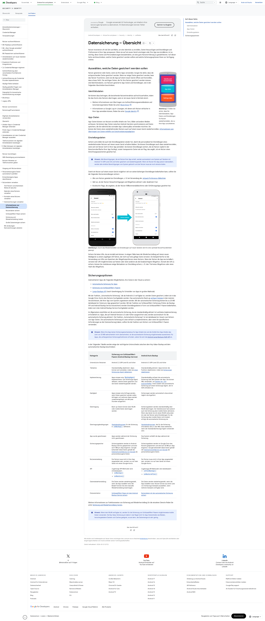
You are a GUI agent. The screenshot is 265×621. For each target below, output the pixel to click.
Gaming (72, 579)
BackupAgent (130, 377)
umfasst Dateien (157, 298)
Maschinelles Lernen (76, 582)
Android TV (112, 592)
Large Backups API (99, 292)
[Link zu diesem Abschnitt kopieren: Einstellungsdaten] (107, 137)
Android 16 (151, 582)
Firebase (75, 607)
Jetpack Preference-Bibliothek (154, 178)
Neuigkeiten (34, 592)
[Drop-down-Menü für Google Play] (88, 2)
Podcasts (33, 599)
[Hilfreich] (172, 35)
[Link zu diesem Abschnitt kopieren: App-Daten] (101, 117)
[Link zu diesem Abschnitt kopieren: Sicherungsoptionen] (114, 275)
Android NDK (191, 592)
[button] (13, 44)
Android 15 (151, 585)
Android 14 (151, 589)
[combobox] (206, 2)
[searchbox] (13, 20)
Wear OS (111, 582)
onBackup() (118, 473)
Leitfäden (31, 13)
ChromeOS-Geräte (115, 585)
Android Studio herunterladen (196, 589)
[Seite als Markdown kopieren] (150, 43)
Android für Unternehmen (38, 582)
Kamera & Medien (75, 589)
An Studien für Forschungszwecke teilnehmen (241, 589)
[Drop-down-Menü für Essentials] (32, 2)
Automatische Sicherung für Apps (104, 284)
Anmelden (259, 2)
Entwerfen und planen (45, 2)
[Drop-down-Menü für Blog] (102, 2)
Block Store (124, 105)
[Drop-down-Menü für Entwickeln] (72, 2)
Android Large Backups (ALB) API (159, 337)
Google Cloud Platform (90, 607)
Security (6, 8)
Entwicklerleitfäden (193, 582)
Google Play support (232, 585)
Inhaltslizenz (144, 538)
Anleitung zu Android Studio (196, 579)
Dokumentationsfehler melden (236, 582)
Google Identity (131, 111)
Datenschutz (73, 592)
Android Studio (246, 2)
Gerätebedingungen (118, 425)
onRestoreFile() (150, 474)
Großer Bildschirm (114, 579)
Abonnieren (239, 616)
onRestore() (119, 476)
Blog (97, 2)
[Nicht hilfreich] (175, 35)
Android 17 (151, 579)
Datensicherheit (35, 585)
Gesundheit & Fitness (76, 585)
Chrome (65, 607)
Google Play (81, 2)
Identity (17, 8)
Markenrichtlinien (53, 616)
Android (33, 579)
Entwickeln (65, 2)
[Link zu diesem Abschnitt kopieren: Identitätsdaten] (105, 91)
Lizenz (43, 616)
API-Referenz (191, 585)
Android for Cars (114, 589)
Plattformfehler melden (233, 579)
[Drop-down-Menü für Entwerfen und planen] (56, 2)
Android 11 (151, 599)
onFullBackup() (150, 471)
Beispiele (19, 13)
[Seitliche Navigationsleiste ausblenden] (25, 617)
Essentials (25, 2)
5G (70, 595)
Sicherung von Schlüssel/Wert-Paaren (106, 288)
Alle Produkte (106, 607)
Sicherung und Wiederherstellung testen (107, 505)
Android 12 (151, 595)
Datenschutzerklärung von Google (123, 452)
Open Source (34, 589)
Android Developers (94, 35)
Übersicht (6, 13)
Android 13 (151, 592)
